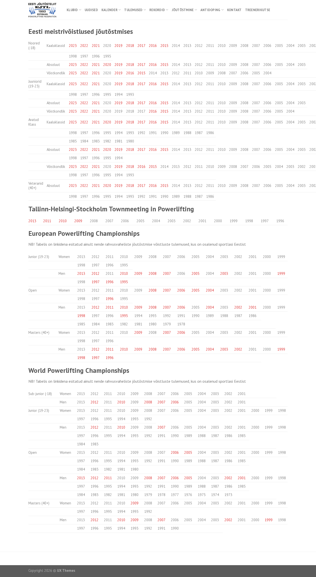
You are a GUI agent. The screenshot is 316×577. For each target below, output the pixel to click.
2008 (153, 273)
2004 (210, 290)
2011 (47, 221)
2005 (195, 273)
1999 (281, 273)
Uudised (91, 10)
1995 (124, 281)
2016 (153, 45)
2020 (107, 64)
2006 (181, 290)
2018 (130, 45)
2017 (141, 45)
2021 (96, 45)
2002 (238, 307)
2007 (167, 273)
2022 (84, 45)
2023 (73, 45)
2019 (118, 45)
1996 (110, 281)
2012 (95, 273)
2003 (224, 273)
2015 (164, 45)
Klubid (72, 10)
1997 (95, 281)
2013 (32, 221)
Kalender (109, 10)
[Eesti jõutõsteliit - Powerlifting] (43, 10)
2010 (63, 221)
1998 (81, 315)
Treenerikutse (257, 10)
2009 (78, 221)
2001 (253, 307)
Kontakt (234, 10)
